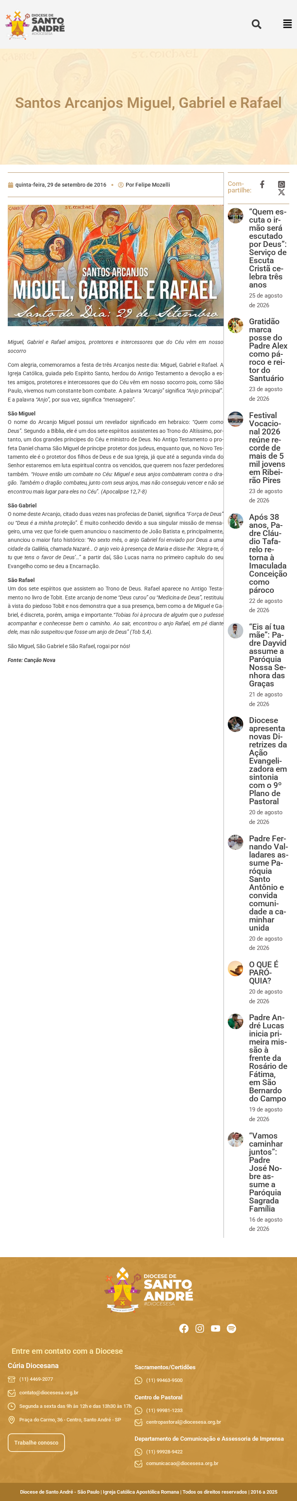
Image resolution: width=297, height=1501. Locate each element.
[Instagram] (200, 1328)
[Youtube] (216, 1328)
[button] (288, 24)
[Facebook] (184, 1328)
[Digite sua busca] (256, 24)
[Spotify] (231, 1328)
